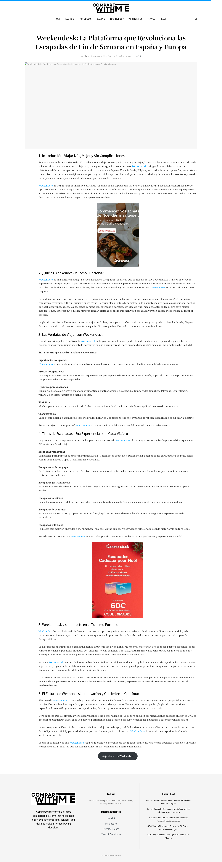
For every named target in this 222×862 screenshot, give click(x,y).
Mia (85, 56)
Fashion (69, 18)
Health (163, 18)
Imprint (111, 818)
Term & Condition (111, 834)
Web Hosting (136, 18)
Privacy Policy (111, 829)
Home (58, 18)
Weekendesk (139, 166)
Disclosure (111, 823)
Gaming (101, 18)
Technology (117, 18)
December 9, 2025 (98, 56)
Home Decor (85, 18)
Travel (151, 18)
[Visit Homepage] (111, 7)
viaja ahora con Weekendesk (118, 756)
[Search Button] (196, 19)
